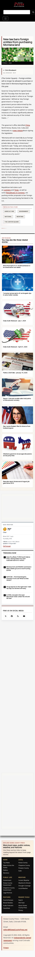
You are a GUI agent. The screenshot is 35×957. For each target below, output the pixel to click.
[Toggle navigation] (5, 18)
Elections (6, 873)
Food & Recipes (8, 900)
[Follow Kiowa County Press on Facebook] (12, 616)
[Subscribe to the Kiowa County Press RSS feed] (18, 616)
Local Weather (23, 888)
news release (18, 130)
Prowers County (23, 868)
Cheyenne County (24, 865)
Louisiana (7, 190)
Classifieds (6, 908)
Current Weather (23, 880)
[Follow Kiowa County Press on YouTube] (24, 616)
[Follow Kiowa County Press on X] (5, 616)
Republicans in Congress (15, 193)
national (8, 216)
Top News (6, 863)
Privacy (20, 910)
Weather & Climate (24, 883)
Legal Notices (7, 893)
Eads (20, 871)
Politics (5, 870)
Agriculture (9, 211)
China (27, 125)
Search (20, 900)
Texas (16, 190)
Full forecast (7, 546)
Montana (20, 216)
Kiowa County (22, 863)
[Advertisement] (17, 696)
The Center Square (12, 222)
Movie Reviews (8, 903)
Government (23, 211)
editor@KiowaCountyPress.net (15, 929)
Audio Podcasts (8, 905)
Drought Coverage (24, 886)
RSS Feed (21, 903)
